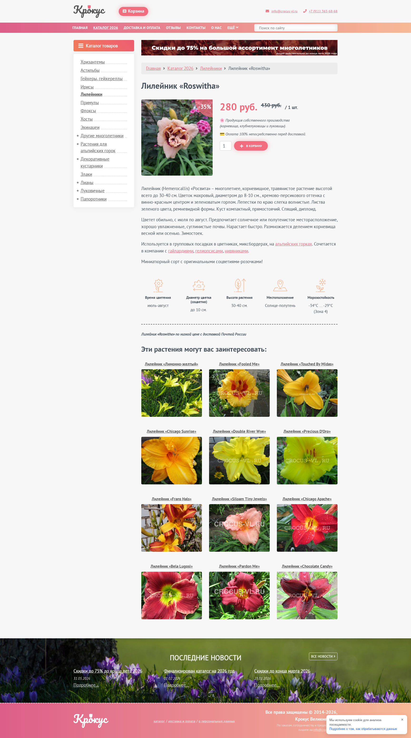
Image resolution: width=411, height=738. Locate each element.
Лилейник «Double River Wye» (239, 431)
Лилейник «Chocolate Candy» (307, 566)
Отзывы (173, 28)
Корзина (136, 11)
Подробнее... (86, 685)
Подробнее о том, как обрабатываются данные (363, 729)
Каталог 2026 (105, 28)
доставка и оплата (181, 721)
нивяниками (236, 251)
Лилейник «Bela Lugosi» (172, 566)
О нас (216, 28)
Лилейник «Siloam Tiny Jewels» (239, 499)
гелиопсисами (209, 251)
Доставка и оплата (142, 28)
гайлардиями (180, 251)
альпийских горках (293, 244)
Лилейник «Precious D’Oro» (307, 431)
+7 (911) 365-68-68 (323, 11)
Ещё (231, 28)
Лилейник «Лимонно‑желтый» (171, 364)
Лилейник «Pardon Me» (239, 566)
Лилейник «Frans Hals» (171, 499)
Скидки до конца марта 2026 (282, 671)
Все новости (322, 656)
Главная (80, 28)
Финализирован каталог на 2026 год (199, 671)
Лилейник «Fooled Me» (239, 364)
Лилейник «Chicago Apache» (307, 499)
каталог (159, 721)
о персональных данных (217, 721)
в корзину (254, 146)
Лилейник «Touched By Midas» (307, 364)
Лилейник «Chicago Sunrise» (171, 431)
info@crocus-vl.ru (284, 11)
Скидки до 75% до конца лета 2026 (107, 671)
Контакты (196, 28)
